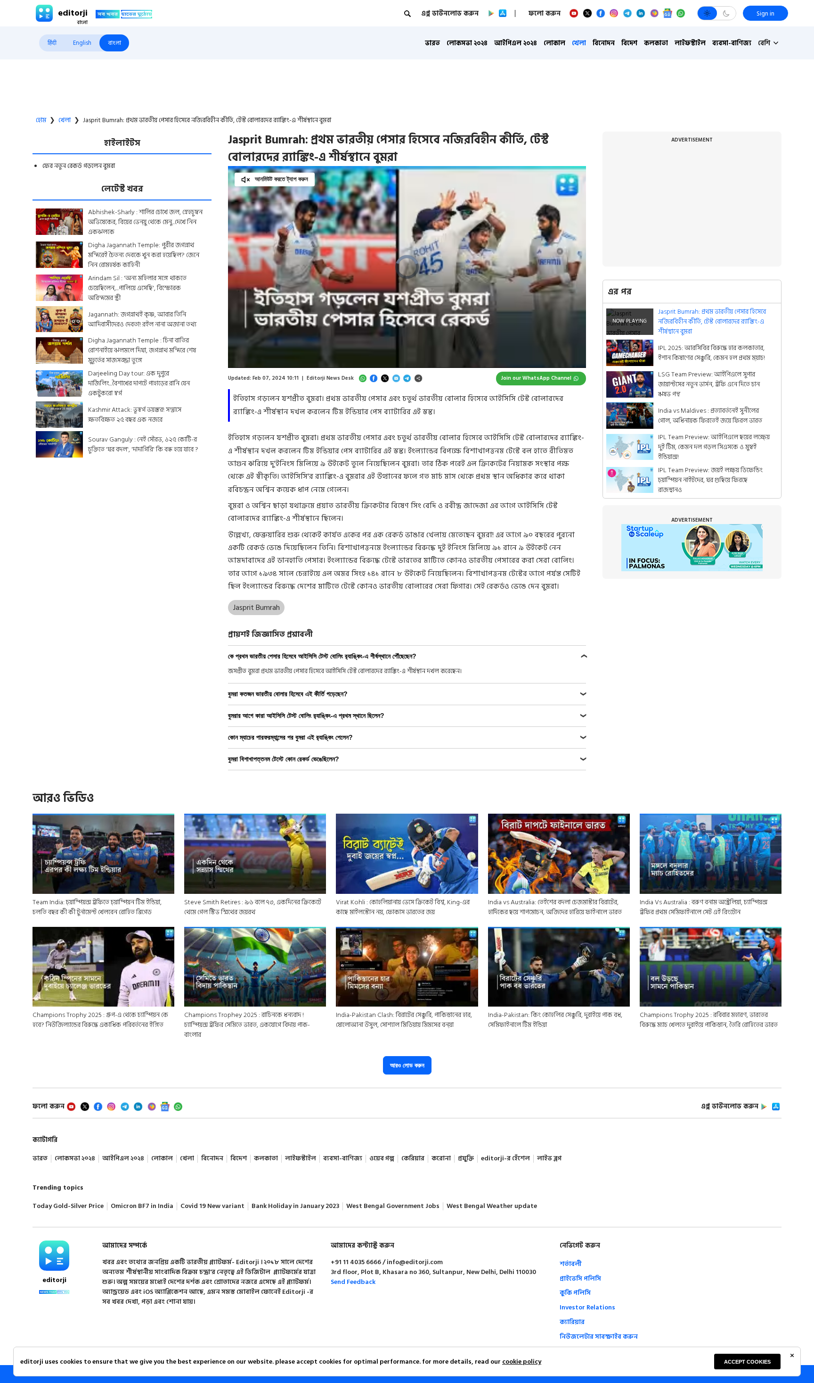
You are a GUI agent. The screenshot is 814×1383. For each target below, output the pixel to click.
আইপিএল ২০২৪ (515, 43)
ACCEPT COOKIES (747, 1362)
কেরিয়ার (412, 1159)
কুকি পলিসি (575, 1292)
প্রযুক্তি (466, 1159)
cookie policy (521, 1361)
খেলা (579, 43)
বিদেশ (629, 43)
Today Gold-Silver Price (68, 1206)
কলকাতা (656, 43)
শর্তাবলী (571, 1263)
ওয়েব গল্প (381, 1159)
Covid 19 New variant (212, 1206)
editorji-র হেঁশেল (505, 1159)
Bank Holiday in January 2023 (295, 1206)
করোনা (441, 1159)
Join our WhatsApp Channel (536, 378)
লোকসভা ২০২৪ (467, 43)
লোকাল (554, 43)
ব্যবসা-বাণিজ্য (731, 43)
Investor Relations (587, 1307)
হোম (41, 120)
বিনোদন (604, 43)
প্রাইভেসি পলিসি (580, 1278)
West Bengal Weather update (492, 1206)
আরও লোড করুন (407, 1065)
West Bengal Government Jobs (393, 1206)
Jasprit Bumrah (256, 607)
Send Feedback (353, 1281)
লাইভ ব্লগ (549, 1159)
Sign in (765, 13)
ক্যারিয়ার (572, 1321)
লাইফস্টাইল (690, 43)
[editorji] (54, 1256)
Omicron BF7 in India (142, 1206)
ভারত (432, 43)
